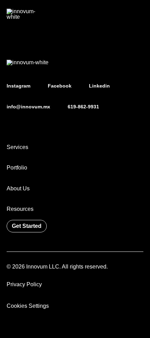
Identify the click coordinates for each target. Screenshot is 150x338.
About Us (18, 188)
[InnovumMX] (22, 14)
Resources (20, 209)
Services (17, 147)
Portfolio (17, 167)
